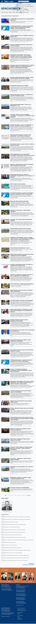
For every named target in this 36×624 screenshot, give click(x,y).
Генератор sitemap (21, 622)
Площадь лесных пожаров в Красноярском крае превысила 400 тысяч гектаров (13, 537)
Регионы (3, 12)
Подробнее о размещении (5, 616)
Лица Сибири (4, 498)
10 (18, 495)
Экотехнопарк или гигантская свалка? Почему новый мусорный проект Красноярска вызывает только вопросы (22, 418)
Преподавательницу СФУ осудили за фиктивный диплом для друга (11, 534)
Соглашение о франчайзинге (21, 610)
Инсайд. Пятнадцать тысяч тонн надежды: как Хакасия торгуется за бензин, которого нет (21, 125)
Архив (27, 12)
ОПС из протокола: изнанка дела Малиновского (22, 283)
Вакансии (18, 613)
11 (20, 495)
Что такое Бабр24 (20, 612)
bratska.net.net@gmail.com (8, 590)
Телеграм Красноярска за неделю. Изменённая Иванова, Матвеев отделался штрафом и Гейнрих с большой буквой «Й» (21, 27)
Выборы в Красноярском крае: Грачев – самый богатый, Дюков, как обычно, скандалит (21, 78)
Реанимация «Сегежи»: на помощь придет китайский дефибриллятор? (20, 478)
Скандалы (20, 131)
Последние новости (5, 514)
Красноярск (20, 52)
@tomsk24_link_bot (22, 602)
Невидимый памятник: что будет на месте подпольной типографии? (20, 340)
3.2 (6, 622)
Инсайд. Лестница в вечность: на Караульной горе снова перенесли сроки (21, 95)
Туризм (20, 444)
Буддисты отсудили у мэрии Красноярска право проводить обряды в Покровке (13, 532)
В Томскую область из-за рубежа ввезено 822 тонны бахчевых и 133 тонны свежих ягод (14, 560)
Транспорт (23, 131)
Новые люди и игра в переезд (17, 184)
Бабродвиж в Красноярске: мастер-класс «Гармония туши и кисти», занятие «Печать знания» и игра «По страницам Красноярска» (21, 56)
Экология (15, 151)
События (19, 62)
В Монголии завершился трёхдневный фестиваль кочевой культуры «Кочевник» (13, 529)
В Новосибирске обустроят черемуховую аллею (8, 542)
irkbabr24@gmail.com (22, 591)
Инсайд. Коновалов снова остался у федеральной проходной (19, 320)
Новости (24, 12)
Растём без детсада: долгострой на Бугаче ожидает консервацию (20, 391)
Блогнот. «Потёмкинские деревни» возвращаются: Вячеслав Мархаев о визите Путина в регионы (21, 370)
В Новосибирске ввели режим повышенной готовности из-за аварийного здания (13, 524)
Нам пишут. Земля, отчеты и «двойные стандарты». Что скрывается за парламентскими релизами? (22, 115)
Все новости (31, 563)
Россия (19, 207)
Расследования (17, 287)
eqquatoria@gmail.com (7, 611)
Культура (16, 62)
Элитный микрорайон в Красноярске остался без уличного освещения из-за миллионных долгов (15, 550)
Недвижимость (26, 346)
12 (21, 495)
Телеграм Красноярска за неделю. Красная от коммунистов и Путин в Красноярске (21, 360)
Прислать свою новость (19, 605)
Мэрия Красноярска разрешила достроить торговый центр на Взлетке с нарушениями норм (15, 555)
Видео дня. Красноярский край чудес (19, 201)
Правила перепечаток (20, 609)
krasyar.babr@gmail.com (22, 595)
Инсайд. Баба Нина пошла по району (19, 85)
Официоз (16, 281)
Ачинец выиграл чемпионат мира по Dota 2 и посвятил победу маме (11, 552)
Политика (20, 23)
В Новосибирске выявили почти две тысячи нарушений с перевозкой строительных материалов (15, 519)
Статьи (21, 12)
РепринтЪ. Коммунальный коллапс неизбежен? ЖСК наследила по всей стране (22, 165)
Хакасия (24, 23)
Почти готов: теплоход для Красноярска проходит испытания (20, 439)
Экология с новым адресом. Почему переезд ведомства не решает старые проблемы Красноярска (21, 448)
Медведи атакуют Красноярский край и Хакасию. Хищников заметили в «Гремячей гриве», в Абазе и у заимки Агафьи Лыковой (22, 66)
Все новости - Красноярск (28, 564)
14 (25, 495)
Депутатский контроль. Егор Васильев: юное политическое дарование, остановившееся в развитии (21, 310)
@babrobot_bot (7, 610)
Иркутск (23, 190)
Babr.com (8, 1)
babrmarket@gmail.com (8, 614)
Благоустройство (18, 336)
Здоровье (18, 151)
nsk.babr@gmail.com (22, 599)
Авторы (13, 12)
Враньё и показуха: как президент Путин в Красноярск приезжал (20, 429)
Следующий (28, 495)
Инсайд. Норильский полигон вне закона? (20, 228)
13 (23, 495)
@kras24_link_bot (22, 594)
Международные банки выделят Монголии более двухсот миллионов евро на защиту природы (15, 516)
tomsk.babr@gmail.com (22, 603)
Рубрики (10, 12)
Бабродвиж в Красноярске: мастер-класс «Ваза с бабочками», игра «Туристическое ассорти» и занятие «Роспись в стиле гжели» (22, 382)
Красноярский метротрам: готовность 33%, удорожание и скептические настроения (20, 135)
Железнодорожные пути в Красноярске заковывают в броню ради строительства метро (22, 155)
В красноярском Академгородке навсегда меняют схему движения (11, 547)
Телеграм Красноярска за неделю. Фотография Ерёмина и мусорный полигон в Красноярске (21, 193)
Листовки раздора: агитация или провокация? (21, 300)
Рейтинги (17, 12)
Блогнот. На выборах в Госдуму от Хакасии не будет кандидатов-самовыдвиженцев (21, 275)
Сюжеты (6, 12)
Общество (17, 23)
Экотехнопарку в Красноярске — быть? (20, 247)
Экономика (16, 52)
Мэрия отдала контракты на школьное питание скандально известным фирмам (21, 255)
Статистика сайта (20, 615)
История (17, 346)
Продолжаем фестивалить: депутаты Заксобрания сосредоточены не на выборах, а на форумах (22, 175)
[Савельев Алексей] (7, 505)
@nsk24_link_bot (22, 598)
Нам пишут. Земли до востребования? (19, 487)
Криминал (22, 336)
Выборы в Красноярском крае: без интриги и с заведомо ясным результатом (21, 265)
